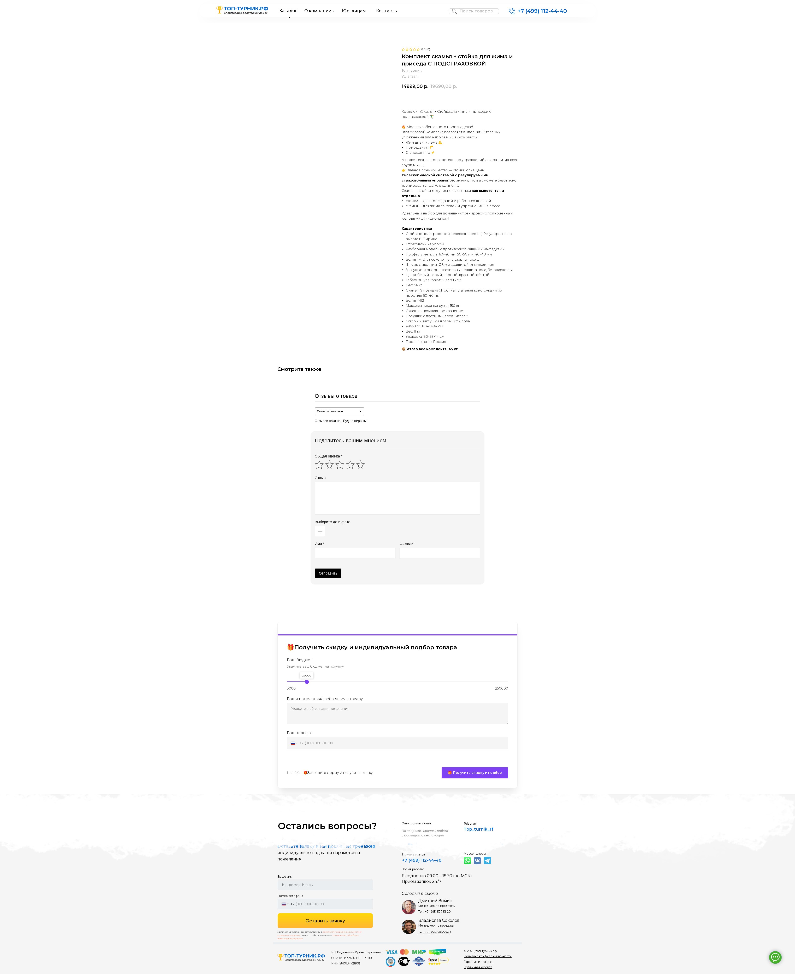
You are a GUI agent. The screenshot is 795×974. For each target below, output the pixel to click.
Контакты (387, 10)
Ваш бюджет (299, 660)
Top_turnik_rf (478, 829)
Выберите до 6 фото (332, 522)
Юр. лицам (354, 10)
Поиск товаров (476, 10)
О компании (317, 10)
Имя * (319, 544)
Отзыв (320, 478)
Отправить (328, 573)
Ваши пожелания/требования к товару (325, 699)
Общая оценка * (328, 456)
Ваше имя (285, 876)
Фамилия (408, 544)
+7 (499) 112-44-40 (542, 11)
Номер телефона (290, 896)
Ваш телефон (300, 733)
